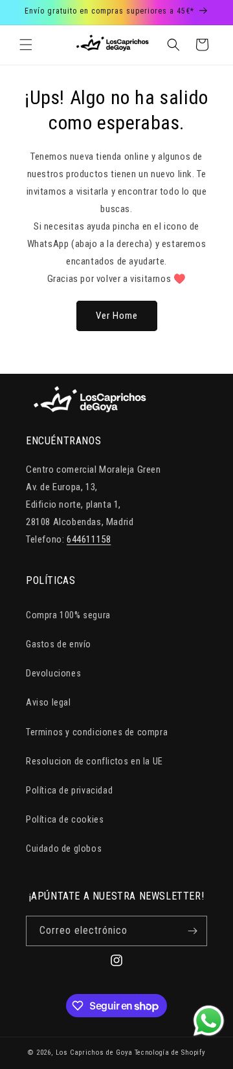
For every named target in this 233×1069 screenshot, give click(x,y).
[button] (26, 44)
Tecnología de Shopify (170, 1052)
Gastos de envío (58, 644)
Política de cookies (65, 819)
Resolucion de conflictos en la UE (94, 761)
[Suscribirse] (192, 931)
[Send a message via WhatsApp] (209, 1021)
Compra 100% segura (68, 615)
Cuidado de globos (64, 848)
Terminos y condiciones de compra (97, 732)
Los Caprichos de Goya (94, 1052)
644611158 (89, 539)
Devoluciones (53, 673)
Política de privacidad (69, 790)
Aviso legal (48, 702)
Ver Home (117, 315)
